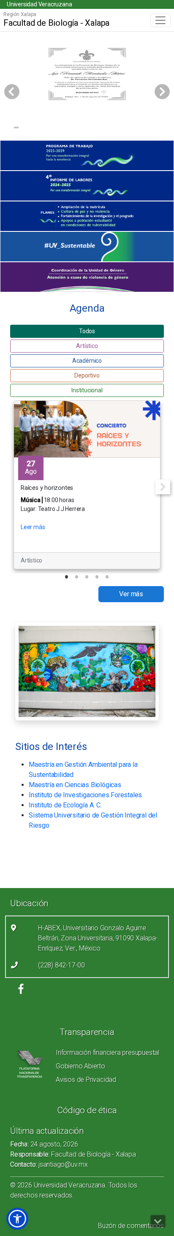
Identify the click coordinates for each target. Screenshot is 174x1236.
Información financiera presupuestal (107, 1053)
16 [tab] (141, 128)
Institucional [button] (86, 390)
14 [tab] (123, 128)
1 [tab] (7, 128)
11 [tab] (96, 128)
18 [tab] (158, 128)
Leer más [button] (33, 527)
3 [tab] (25, 128)
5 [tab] (43, 128)
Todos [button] (87, 331)
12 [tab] (105, 128)
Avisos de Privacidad (86, 1080)
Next (162, 486)
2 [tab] (16, 128)
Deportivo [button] (86, 375)
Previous (11, 486)
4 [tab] (34, 128)
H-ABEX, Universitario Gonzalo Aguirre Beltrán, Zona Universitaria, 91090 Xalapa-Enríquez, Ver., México (98, 938)
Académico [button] (87, 360)
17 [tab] (149, 128)
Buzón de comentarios (131, 1226)
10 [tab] (87, 128)
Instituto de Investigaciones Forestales (85, 795)
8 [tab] (69, 128)
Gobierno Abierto (80, 1066)
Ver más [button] (131, 594)
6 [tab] (52, 128)
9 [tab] (78, 128)
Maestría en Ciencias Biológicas (75, 785)
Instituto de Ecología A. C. (65, 805)
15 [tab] (132, 128)
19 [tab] (167, 128)
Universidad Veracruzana (39, 4)
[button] (17, 1219)
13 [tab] (114, 128)
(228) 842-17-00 (61, 965)
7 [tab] (61, 128)
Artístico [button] (87, 345)
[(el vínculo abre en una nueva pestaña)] (87, 155)
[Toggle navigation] (160, 20)
